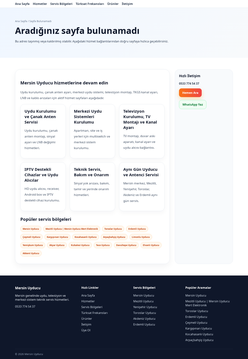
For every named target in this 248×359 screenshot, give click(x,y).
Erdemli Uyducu (137, 228)
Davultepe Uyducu (126, 245)
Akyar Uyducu (56, 245)
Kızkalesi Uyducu (80, 245)
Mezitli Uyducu (143, 301)
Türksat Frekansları (90, 4)
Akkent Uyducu (31, 253)
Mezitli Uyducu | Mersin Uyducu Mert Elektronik (72, 228)
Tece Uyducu (103, 245)
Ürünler (113, 4)
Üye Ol (85, 330)
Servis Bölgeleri (61, 4)
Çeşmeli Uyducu (31, 237)
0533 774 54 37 (25, 306)
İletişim (127, 4)
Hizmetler (40, 4)
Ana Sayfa (22, 4)
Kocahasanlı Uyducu (86, 237)
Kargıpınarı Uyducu (57, 237)
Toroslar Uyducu (113, 228)
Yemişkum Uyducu (33, 245)
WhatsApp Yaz (192, 105)
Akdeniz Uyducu (144, 319)
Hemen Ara (190, 93)
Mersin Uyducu (31, 228)
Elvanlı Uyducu (151, 245)
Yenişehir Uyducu (145, 307)
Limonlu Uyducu (141, 237)
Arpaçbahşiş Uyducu (114, 237)
